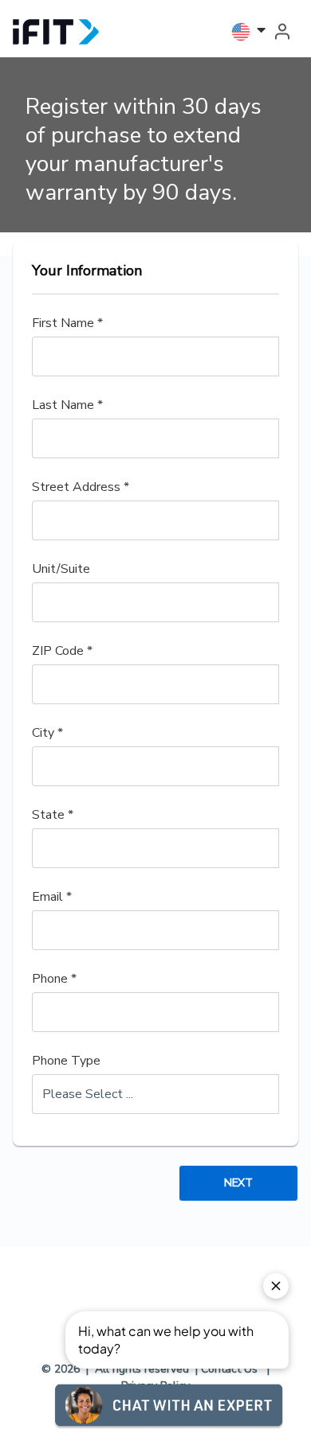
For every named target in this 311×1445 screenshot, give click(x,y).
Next (238, 1182)
